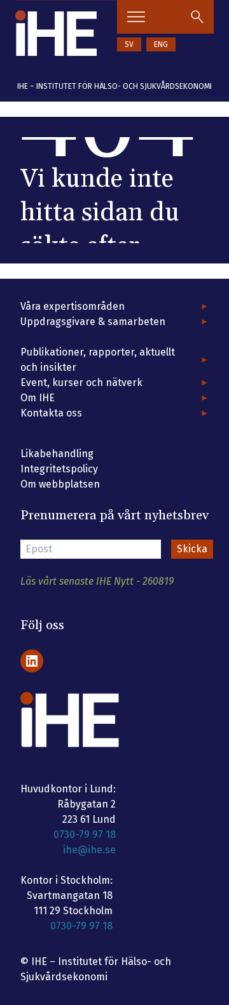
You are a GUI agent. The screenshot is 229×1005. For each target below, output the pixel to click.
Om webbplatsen (60, 484)
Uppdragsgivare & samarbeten (92, 322)
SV (129, 44)
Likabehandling (57, 454)
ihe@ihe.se (89, 850)
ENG (161, 44)
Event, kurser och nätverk (81, 382)
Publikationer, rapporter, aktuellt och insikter (97, 359)
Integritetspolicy (59, 469)
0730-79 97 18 (84, 835)
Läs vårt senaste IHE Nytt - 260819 (97, 581)
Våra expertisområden (72, 306)
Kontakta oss (51, 413)
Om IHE (37, 398)
